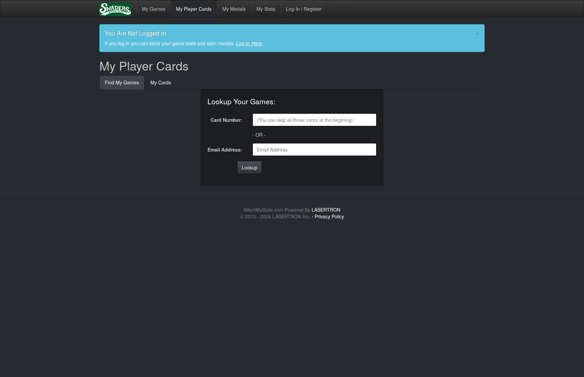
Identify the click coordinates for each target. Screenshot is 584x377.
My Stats (266, 8)
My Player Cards (194, 8)
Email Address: (225, 149)
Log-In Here (249, 43)
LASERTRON (326, 209)
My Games (153, 8)
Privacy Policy (329, 216)
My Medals (234, 8)
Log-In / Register (304, 8)
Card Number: (226, 119)
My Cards (160, 82)
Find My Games (122, 82)
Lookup (250, 167)
